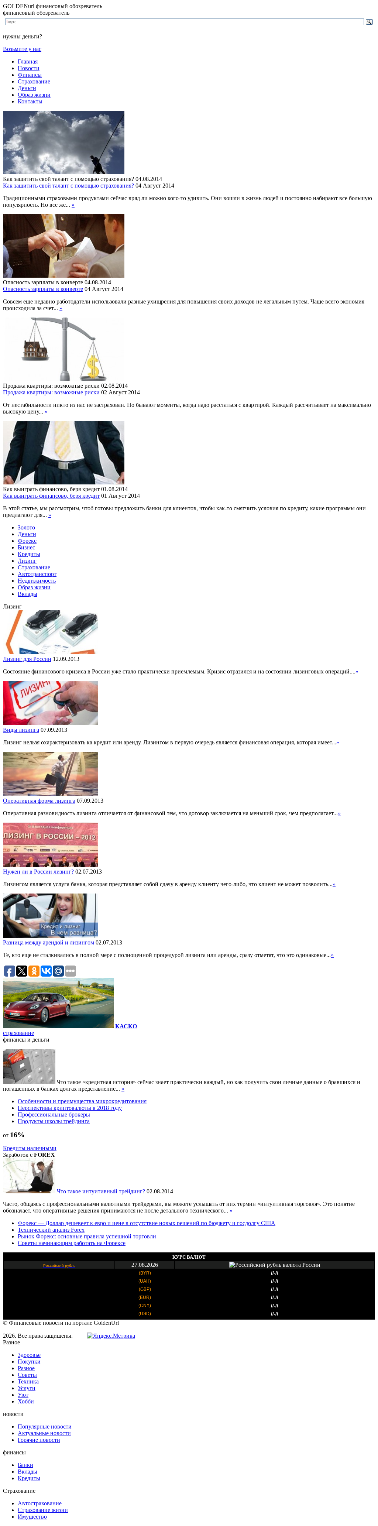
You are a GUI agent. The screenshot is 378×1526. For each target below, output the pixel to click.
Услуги (26, 1388)
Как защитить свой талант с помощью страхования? (68, 185)
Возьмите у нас (22, 49)
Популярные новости (45, 1426)
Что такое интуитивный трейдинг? (101, 1191)
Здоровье (29, 1355)
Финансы (30, 75)
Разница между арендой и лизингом (48, 942)
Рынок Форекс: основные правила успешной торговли (87, 1236)
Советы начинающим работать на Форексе (72, 1243)
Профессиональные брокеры (54, 1114)
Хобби (26, 1401)
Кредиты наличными (29, 1148)
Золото (26, 527)
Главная (28, 61)
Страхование (34, 81)
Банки (25, 1465)
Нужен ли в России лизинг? (38, 871)
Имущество (32, 1516)
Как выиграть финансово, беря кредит (51, 496)
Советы (27, 1375)
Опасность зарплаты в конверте (43, 289)
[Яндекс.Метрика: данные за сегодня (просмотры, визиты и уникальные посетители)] (111, 1336)
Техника (28, 1381)
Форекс (27, 541)
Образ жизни (34, 95)
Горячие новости (39, 1440)
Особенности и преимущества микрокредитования (82, 1101)
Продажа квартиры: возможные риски (51, 392)
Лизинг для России (27, 659)
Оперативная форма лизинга (39, 801)
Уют (23, 1395)
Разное (26, 1368)
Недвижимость (37, 580)
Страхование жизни (43, 1510)
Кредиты (29, 554)
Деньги (27, 88)
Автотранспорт (37, 574)
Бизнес (26, 547)
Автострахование (40, 1503)
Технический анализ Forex (51, 1230)
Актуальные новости (44, 1433)
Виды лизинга (21, 730)
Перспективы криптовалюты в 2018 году (70, 1108)
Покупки (29, 1361)
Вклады (27, 594)
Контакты (30, 101)
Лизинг (27, 561)
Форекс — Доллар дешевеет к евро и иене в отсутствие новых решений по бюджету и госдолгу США (146, 1223)
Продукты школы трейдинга (54, 1121)
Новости (28, 68)
